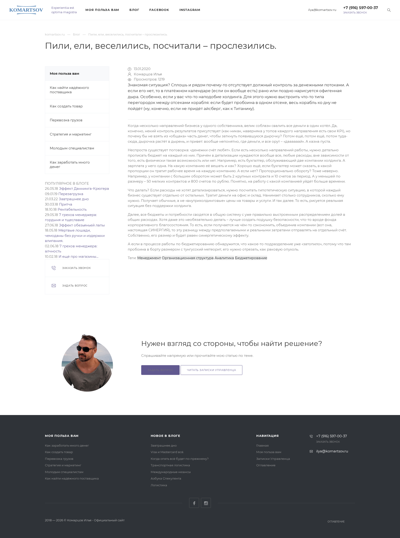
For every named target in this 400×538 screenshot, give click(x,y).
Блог (134, 10)
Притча (65, 204)
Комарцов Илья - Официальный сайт (96, 520)
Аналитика (224, 258)
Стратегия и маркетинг (70, 134)
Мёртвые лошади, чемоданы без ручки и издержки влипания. (75, 235)
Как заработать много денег (67, 445)
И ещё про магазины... (78, 256)
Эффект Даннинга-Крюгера (84, 188)
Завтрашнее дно (74, 199)
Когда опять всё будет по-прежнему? (180, 459)
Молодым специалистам (72, 148)
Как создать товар (66, 106)
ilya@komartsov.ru (322, 9)
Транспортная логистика (170, 465)
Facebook (159, 10)
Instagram (189, 10)
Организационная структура (188, 258)
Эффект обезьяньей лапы (82, 225)
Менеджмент (149, 258)
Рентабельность (72, 209)
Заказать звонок (355, 13)
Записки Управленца (273, 459)
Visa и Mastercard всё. (167, 452)
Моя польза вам (102, 10)
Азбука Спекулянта (166, 478)
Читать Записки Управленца (211, 370)
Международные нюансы (171, 472)
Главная (262, 445)
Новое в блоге (165, 436)
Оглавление (265, 465)
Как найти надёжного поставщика (69, 89)
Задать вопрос (160, 370)
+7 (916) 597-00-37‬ (360, 8)
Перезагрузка (70, 194)
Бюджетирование (251, 258)
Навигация (267, 436)
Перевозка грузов (66, 120)
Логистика (159, 485)
